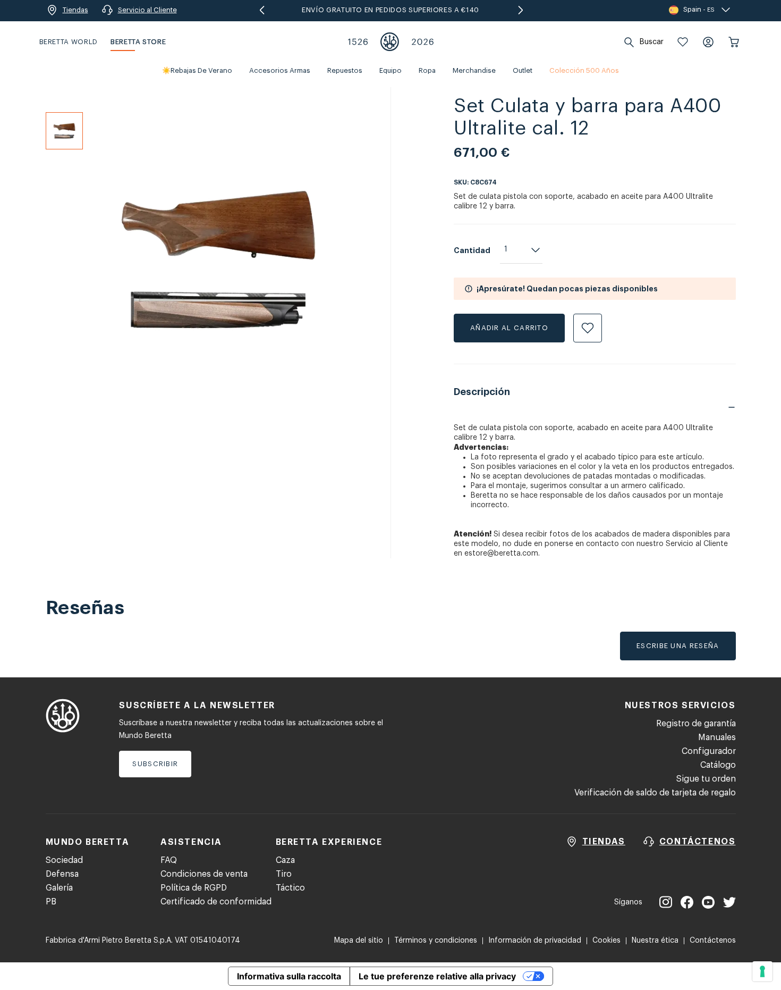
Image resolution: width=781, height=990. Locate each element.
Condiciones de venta (204, 874)
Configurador (709, 751)
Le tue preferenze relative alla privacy (437, 976)
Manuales (717, 737)
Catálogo (718, 765)
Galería (59, 888)
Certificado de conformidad (215, 901)
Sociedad (64, 860)
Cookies (606, 940)
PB (51, 901)
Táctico (290, 888)
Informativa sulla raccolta (289, 976)
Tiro (284, 874)
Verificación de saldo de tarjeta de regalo (655, 792)
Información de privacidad (534, 940)
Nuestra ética (655, 940)
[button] (682, 42)
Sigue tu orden (706, 779)
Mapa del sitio (358, 940)
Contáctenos (713, 940)
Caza (285, 860)
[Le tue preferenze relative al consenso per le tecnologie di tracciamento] (762, 971)
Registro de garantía (696, 723)
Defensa (62, 874)
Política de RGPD (193, 888)
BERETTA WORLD (68, 41)
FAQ (168, 860)
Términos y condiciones (435, 940)
